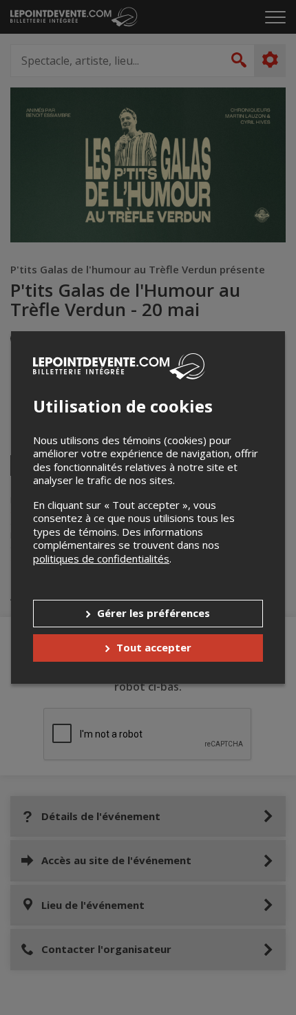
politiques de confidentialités (101, 558)
